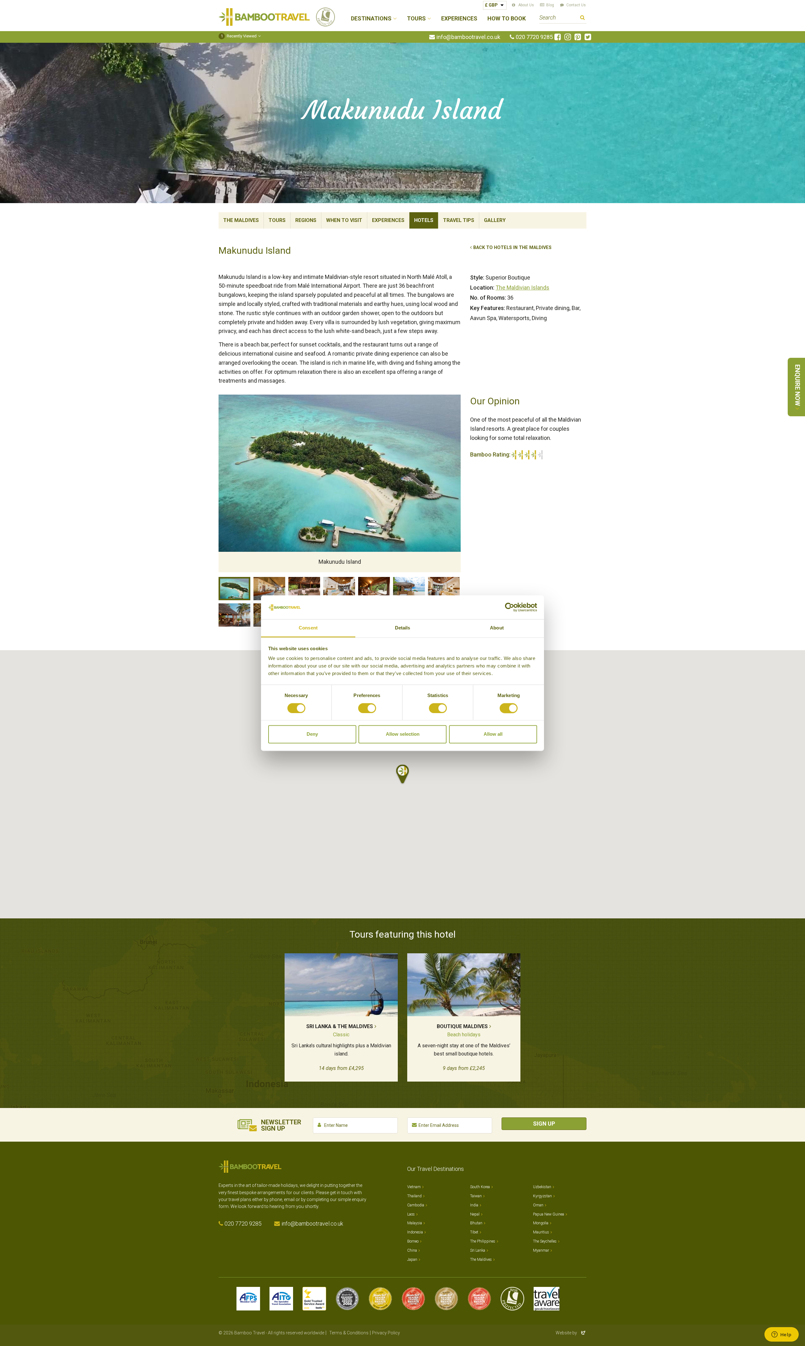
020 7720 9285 (534, 37)
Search (582, 18)
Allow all (493, 734)
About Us (526, 5)
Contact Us (576, 5)
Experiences (459, 19)
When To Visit (344, 220)
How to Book (506, 19)
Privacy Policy (386, 1332)
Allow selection (402, 734)
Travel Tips (458, 220)
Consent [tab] (308, 628)
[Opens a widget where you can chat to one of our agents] (781, 1335)
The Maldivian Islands (522, 287)
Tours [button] (416, 19)
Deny (312, 734)
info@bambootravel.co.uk (468, 37)
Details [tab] (402, 628)
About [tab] (497, 628)
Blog (550, 5)
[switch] (367, 708)
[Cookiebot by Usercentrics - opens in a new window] (509, 607)
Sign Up (544, 1123)
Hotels (423, 220)
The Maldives (241, 220)
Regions (305, 220)
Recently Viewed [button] (239, 36)
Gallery (495, 220)
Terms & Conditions (349, 1332)
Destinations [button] (371, 19)
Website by (571, 1332)
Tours (277, 220)
